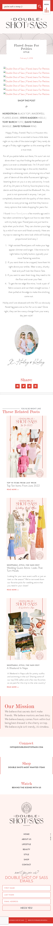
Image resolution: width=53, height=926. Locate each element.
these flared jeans (18, 213)
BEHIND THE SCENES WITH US (26, 787)
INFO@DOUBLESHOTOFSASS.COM (26, 747)
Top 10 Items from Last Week (21, 483)
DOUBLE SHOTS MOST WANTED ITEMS (26, 767)
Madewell (36, 190)
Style (26, 52)
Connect (26, 742)
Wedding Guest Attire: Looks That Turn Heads (25, 569)
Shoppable (12, 565)
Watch (26, 783)
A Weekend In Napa (17, 668)
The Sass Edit (33, 565)
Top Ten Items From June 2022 (23, 485)
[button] (17, 386)
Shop (26, 763)
